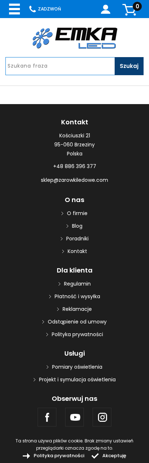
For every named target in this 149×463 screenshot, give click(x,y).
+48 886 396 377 (74, 166)
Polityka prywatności (77, 334)
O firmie (77, 213)
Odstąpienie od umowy (77, 321)
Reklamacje (77, 309)
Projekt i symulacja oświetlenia (77, 379)
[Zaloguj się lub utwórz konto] (105, 9)
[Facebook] (47, 417)
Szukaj (129, 66)
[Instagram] (102, 417)
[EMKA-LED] (74, 38)
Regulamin (77, 283)
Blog (77, 226)
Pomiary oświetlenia (77, 366)
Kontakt (77, 251)
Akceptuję (114, 455)
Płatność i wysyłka (77, 296)
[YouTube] (74, 417)
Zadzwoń (49, 9)
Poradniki (77, 238)
